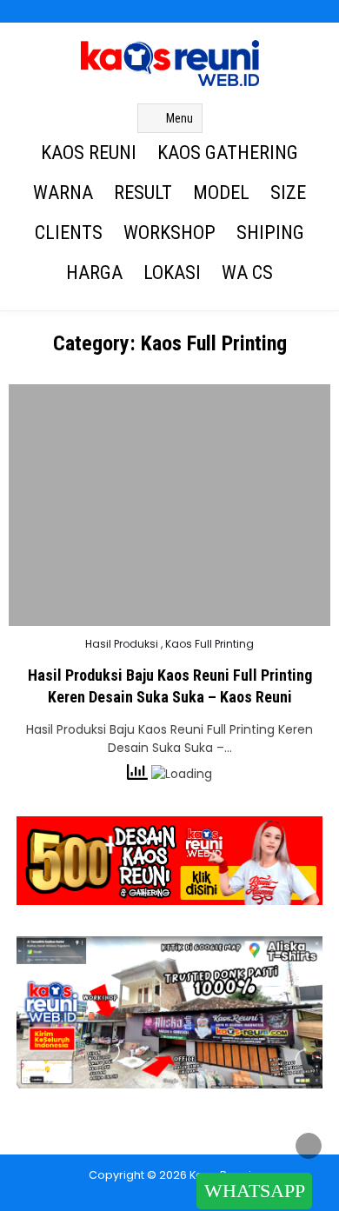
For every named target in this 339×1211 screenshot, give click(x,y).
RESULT (143, 192)
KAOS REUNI (88, 152)
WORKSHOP (169, 232)
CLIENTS (69, 232)
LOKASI (172, 272)
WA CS (247, 272)
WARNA (63, 192)
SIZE (288, 192)
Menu (179, 118)
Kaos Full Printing (209, 644)
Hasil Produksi (121, 644)
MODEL (221, 192)
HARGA (94, 272)
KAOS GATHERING (227, 152)
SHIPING (270, 232)
